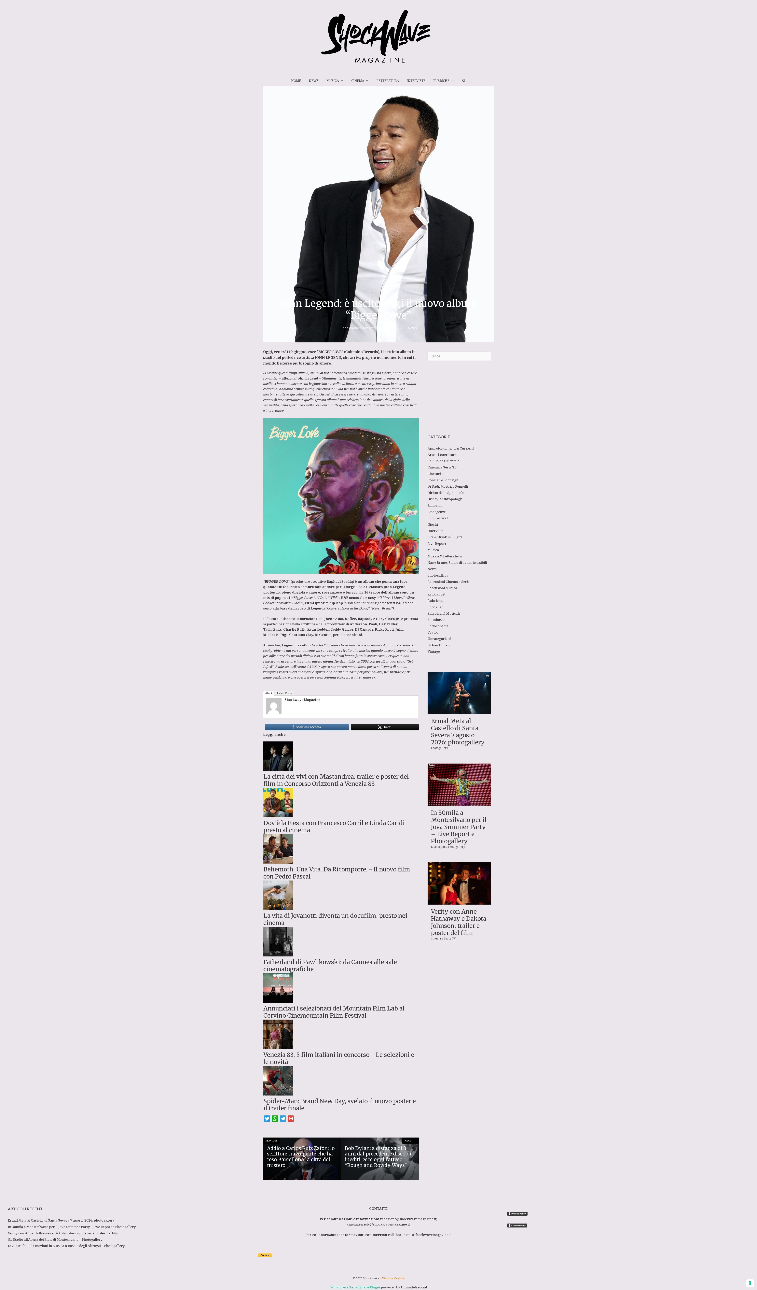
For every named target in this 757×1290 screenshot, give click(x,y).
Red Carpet (436, 594)
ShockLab (436, 607)
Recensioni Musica (442, 588)
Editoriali (435, 505)
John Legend (307, 378)
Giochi (433, 524)
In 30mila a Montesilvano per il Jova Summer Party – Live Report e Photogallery (459, 827)
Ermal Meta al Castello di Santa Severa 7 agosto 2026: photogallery (458, 731)
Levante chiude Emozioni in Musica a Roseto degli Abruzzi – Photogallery (66, 1245)
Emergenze (437, 511)
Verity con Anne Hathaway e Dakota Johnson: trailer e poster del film (458, 922)
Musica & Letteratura (445, 556)
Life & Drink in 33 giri (445, 537)
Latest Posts (284, 693)
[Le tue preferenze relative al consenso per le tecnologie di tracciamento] (750, 1283)
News (314, 81)
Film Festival (438, 518)
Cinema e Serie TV (442, 467)
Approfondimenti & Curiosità (451, 448)
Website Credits (393, 1278)
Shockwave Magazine (302, 699)
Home (296, 81)
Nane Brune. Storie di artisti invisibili (457, 562)
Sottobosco (436, 619)
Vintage (434, 651)
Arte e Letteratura (442, 454)
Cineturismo (437, 473)
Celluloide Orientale (443, 461)
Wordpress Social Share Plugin (355, 1287)
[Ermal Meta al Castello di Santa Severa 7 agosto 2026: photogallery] (459, 711)
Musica (332, 81)
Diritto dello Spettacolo (446, 492)
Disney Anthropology (445, 499)
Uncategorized (439, 638)
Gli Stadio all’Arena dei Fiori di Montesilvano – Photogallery (55, 1239)
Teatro (433, 632)
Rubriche (441, 81)
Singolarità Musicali (444, 613)
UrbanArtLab (439, 645)
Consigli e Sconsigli (443, 480)
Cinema (357, 81)
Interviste (416, 81)
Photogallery (438, 575)
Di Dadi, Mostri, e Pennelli (448, 486)
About (268, 693)
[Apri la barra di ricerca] (464, 81)
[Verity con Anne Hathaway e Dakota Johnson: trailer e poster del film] (459, 902)
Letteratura (388, 81)
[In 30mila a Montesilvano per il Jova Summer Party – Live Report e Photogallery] (459, 803)
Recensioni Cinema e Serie (449, 581)
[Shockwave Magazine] (274, 712)
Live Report (437, 543)
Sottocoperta (438, 626)
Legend (288, 645)
